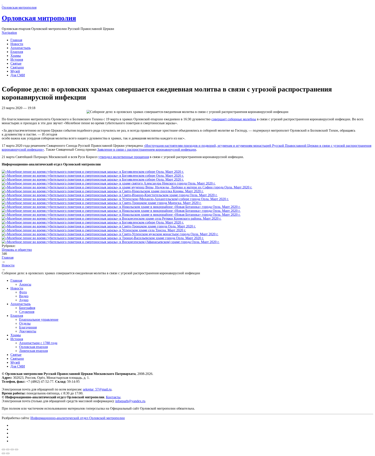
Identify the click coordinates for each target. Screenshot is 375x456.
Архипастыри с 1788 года (38, 343)
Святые (15, 63)
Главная (16, 40)
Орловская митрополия (39, 18)
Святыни (17, 67)
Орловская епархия (33, 347)
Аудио (23, 300)
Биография (27, 308)
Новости (16, 44)
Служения (26, 312)
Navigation (9, 32)
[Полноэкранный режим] (12, 449)
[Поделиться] (8, 449)
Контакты (113, 397)
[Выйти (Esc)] (3, 449)
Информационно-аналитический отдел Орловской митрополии (77, 418)
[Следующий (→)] (8, 453)
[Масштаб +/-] (16, 449)
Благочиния (28, 327)
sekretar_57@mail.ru (97, 389)
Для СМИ (17, 75)
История (16, 59)
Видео (23, 296)
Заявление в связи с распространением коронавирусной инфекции (146, 149)
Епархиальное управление (38, 319)
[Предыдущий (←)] (3, 453)
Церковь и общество (17, 250)
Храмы (15, 55)
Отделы (25, 323)
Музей (15, 71)
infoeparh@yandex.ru (130, 401)
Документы (27, 331)
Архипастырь (20, 48)
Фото (23, 292)
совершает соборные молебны (233, 119)
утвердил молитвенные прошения (123, 157)
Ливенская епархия (33, 351)
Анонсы (25, 284)
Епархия (16, 52)
